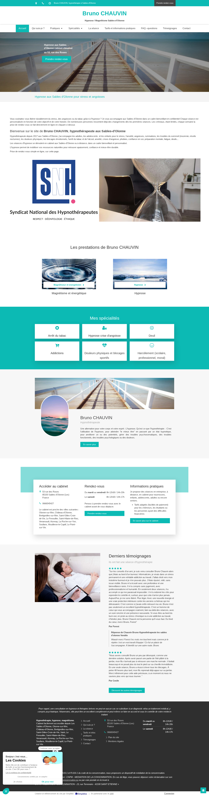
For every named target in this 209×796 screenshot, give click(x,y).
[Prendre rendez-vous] (203, 790)
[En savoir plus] (54, 415)
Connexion (169, 793)
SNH (111, 794)
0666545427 (48, 503)
